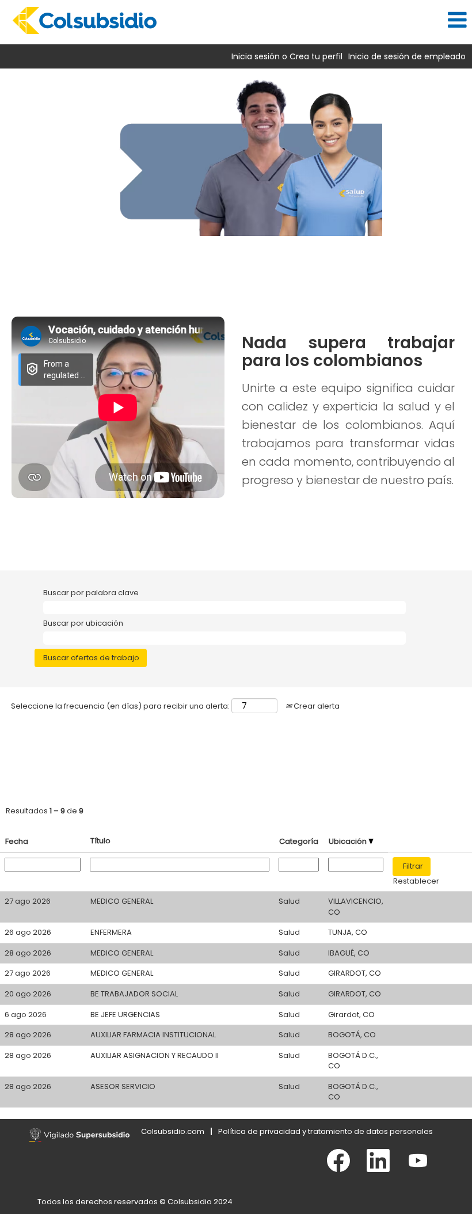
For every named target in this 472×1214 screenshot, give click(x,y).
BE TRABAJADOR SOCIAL (134, 993)
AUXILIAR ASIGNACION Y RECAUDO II (154, 1055)
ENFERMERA (111, 932)
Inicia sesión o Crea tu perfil (286, 56)
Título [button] (100, 840)
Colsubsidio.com (172, 1131)
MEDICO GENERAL (121, 901)
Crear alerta (316, 706)
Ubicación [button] (348, 841)
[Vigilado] (79, 1135)
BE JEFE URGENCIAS (125, 1014)
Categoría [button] (298, 841)
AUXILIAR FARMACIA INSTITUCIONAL (153, 1034)
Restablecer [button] (416, 881)
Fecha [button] (16, 841)
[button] (314, 19)
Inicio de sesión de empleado (407, 56)
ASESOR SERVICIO (122, 1086)
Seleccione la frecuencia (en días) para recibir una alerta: (120, 706)
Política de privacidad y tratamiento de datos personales (325, 1131)
